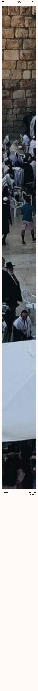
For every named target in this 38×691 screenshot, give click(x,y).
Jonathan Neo (18, 2)
